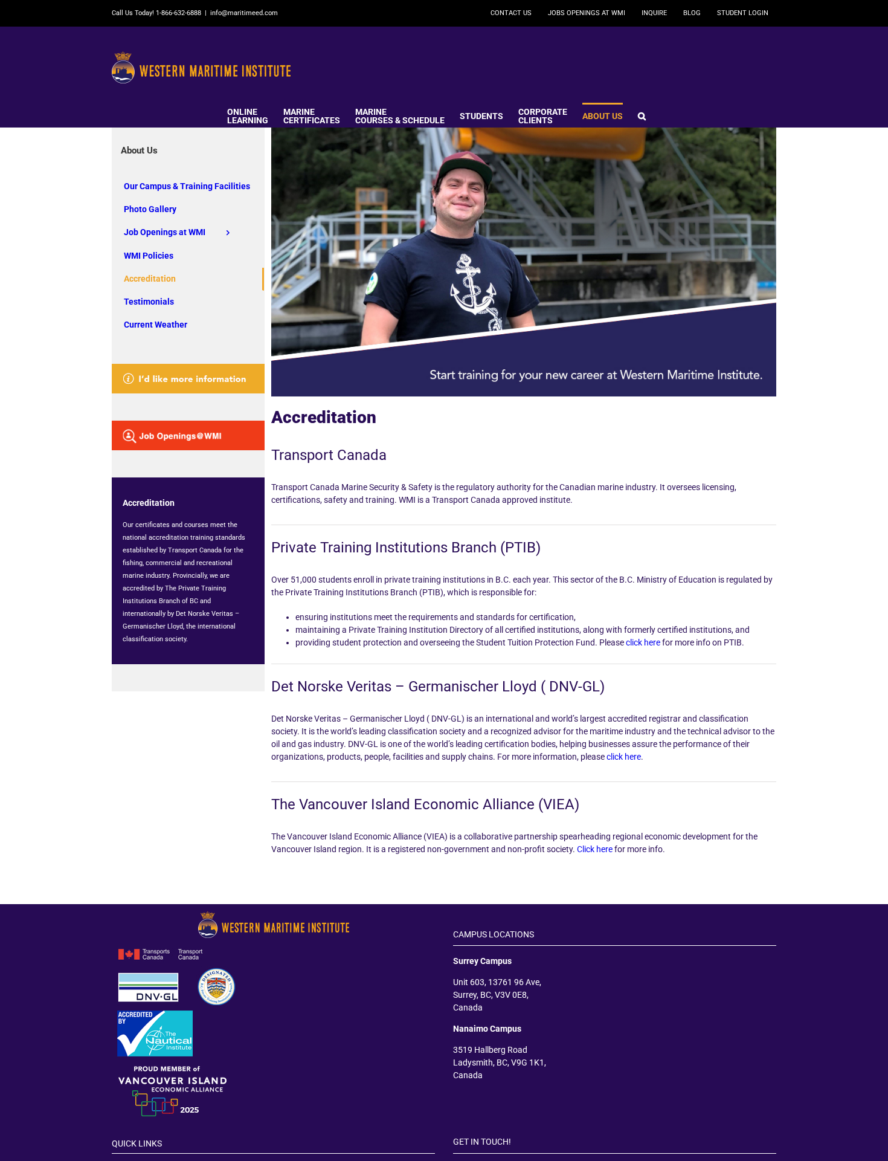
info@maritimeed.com (244, 13)
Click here (595, 849)
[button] (642, 115)
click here (643, 642)
